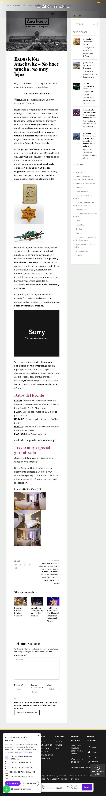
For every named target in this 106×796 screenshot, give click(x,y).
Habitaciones (81, 210)
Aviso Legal (52, 779)
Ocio (57, 580)
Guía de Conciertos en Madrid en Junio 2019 (83, 204)
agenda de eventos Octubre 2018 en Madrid (83, 177)
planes (56, 583)
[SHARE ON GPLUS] (25, 565)
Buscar (87, 787)
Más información (25, 752)
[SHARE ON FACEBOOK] (21, 565)
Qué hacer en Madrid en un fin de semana (89, 65)
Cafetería (79, 187)
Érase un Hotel (47, 44)
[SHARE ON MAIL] (16, 568)
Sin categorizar (82, 251)
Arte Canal (46, 563)
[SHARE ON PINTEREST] (30, 565)
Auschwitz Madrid (46, 566)
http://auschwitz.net (36, 434)
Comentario (20, 655)
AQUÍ (23, 380)
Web (49, 685)
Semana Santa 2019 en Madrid (84, 245)
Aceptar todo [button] (13, 783)
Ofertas (79, 229)
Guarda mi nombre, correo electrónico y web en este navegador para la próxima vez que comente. (35, 705)
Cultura (56, 569)
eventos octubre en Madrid (82, 197)
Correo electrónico (37, 686)
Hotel (50, 577)
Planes (78, 233)
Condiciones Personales (68, 779)
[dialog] (22, 763)
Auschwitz (55, 563)
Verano (79, 255)
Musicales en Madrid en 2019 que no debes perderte (37, 612)
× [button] (38, 736)
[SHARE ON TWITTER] (16, 565)
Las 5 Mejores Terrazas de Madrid (88, 41)
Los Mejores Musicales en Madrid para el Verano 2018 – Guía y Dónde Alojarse (53, 614)
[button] (6, 789)
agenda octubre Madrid (86, 183)
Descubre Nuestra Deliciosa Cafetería (18, 612)
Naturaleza (80, 225)
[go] (94, 24)
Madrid (52, 580)
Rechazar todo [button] (30, 783)
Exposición (46, 572)
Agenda (79, 172)
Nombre (18, 685)
